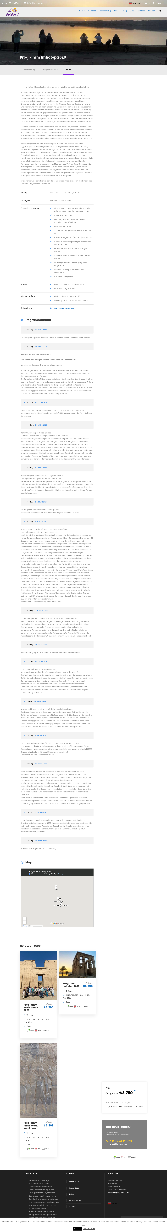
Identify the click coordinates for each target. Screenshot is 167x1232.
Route (68, 70)
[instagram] (153, 3)
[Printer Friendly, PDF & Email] (124, 1157)
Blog (125, 11)
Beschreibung (29, 70)
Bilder (116, 11)
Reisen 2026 (74, 1182)
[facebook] (149, 3)
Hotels (71, 1194)
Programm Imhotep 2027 (71, 985)
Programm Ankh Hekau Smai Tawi (31, 1125)
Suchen (151, 11)
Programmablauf (50, 70)
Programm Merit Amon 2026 (31, 1007)
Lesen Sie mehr (89, 1228)
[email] (146, 3)
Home (82, 11)
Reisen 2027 (74, 1188)
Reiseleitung (105, 11)
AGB (132, 11)
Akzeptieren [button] (77, 1229)
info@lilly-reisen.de (120, 1192)
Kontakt (141, 11)
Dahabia (72, 1206)
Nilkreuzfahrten (75, 1200)
